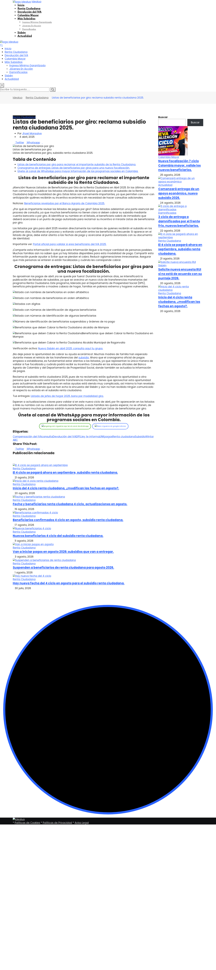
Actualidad (24, 36)
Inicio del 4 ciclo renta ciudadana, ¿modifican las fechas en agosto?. (66, 488)
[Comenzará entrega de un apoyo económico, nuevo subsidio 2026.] (180, 180)
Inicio (20, 5)
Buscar (163, 117)
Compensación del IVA (27, 436)
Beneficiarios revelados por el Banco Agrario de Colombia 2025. (64, 203)
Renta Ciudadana (28, 8)
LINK (101, 436)
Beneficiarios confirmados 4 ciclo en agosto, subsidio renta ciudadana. (68, 520)
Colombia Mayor (28, 15)
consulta (47, 436)
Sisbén (21, 32)
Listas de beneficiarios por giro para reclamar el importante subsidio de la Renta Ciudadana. (76, 164)
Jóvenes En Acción (31, 26)
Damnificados (29, 29)
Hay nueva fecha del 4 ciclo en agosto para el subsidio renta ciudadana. (68, 583)
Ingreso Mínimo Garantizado (37, 22)
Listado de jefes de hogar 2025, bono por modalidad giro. (67, 396)
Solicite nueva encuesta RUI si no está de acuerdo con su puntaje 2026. (180, 273)
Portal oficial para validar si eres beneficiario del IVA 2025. (69, 244)
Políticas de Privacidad (57, 822)
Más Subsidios (26, 18)
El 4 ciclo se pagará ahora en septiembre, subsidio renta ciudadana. (65, 472)
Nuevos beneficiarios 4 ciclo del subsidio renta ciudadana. (58, 536)
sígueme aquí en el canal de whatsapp (72, 426)
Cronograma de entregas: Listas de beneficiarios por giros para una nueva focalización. (73, 168)
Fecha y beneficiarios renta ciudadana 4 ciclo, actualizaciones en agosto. (70, 504)
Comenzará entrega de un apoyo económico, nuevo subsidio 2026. (178, 193)
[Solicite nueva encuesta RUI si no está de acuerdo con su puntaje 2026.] (177, 262)
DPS (78, 436)
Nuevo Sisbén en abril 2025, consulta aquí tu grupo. (70, 348)
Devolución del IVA (29, 12)
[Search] (1, 45)
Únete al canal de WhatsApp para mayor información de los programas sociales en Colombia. (77, 171)
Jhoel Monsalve (32, 133)
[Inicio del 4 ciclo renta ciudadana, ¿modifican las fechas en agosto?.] (180, 288)
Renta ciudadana (123, 436)
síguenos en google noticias (114, 426)
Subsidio (140, 436)
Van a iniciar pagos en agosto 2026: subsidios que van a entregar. (63, 552)
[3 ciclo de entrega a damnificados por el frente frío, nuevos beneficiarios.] (180, 208)
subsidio (83, 357)
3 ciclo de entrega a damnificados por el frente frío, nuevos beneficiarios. (179, 221)
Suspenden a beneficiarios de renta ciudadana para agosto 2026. (63, 567)
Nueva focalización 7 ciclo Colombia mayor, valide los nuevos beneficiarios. (179, 165)
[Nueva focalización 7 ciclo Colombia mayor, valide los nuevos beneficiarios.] (173, 140)
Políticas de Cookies (27, 822)
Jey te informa (90, 436)
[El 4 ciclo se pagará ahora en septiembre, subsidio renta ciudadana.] (180, 235)
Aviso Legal (82, 822)
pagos (108, 436)
